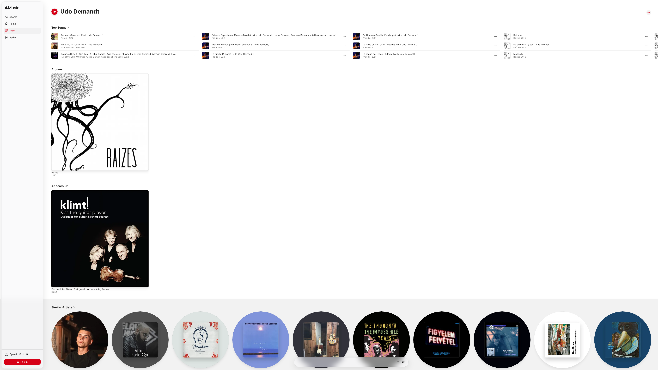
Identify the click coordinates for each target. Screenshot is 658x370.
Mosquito (518, 54)
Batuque (517, 35)
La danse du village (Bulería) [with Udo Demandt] (389, 54)
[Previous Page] (48, 45)
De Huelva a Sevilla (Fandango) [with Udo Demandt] (390, 35)
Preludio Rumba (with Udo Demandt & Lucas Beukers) (240, 44)
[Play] (54, 12)
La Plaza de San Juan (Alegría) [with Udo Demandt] (390, 44)
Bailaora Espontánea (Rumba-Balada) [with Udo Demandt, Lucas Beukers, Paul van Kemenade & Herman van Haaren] (274, 35)
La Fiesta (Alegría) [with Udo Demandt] (233, 54)
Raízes (54, 74)
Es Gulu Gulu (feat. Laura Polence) (531, 44)
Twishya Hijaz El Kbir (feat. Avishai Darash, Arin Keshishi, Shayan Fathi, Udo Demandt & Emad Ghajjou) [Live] (118, 54)
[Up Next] (398, 362)
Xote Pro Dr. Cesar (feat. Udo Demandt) (82, 44)
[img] (12, 8)
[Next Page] (654, 45)
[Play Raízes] (55, 166)
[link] (60, 27)
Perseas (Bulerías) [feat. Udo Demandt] (82, 35)
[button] (22, 17)
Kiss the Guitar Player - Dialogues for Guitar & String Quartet (83, 191)
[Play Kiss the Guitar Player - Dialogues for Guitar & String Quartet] (55, 282)
